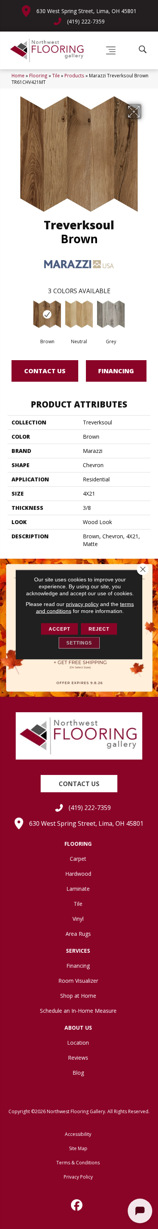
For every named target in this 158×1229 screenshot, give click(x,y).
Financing (116, 371)
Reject (99, 629)
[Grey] (111, 314)
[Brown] (47, 314)
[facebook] (77, 1205)
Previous (11, 316)
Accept (59, 629)
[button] (79, 783)
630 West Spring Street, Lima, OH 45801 (86, 11)
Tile (56, 75)
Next (146, 316)
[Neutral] (79, 314)
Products (74, 75)
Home (18, 75)
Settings (79, 643)
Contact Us (45, 371)
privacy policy (82, 604)
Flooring (38, 75)
